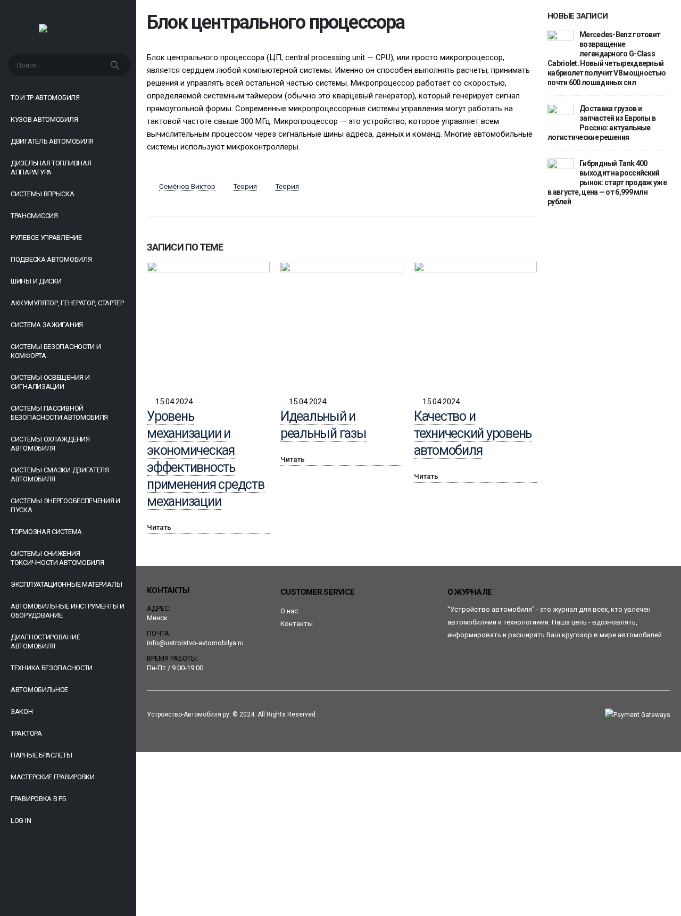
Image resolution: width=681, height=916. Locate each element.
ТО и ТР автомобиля (45, 98)
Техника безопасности (52, 668)
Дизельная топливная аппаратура (51, 167)
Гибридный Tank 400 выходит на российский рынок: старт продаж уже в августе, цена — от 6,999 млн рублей (607, 182)
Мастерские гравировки (53, 777)
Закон (22, 711)
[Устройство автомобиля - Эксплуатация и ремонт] (68, 31)
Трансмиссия (34, 216)
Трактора (26, 733)
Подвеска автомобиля (51, 259)
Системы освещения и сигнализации (50, 381)
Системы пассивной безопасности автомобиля (59, 412)
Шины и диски (36, 281)
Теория (245, 186)
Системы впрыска (42, 194)
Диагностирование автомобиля (45, 641)
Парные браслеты (41, 755)
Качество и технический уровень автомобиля (472, 433)
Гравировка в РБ (39, 799)
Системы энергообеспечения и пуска (65, 505)
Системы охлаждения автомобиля (50, 443)
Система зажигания (47, 325)
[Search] (116, 65)
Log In (21, 821)
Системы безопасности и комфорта (56, 351)
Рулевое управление (46, 238)
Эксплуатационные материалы (66, 584)
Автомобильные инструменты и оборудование (67, 610)
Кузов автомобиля (44, 119)
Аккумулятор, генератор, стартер (67, 303)
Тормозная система (46, 532)
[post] (560, 42)
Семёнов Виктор (187, 186)
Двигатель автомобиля (52, 141)
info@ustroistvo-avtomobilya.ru (195, 643)
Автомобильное (39, 690)
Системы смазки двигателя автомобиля (60, 474)
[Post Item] (208, 323)
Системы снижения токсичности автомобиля (57, 558)
